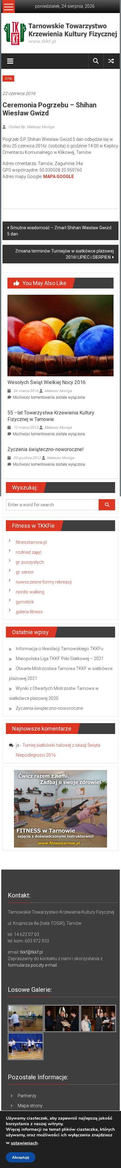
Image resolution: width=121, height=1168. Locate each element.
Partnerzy (27, 1095)
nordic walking (30, 591)
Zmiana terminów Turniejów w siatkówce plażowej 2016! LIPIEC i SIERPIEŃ (64, 254)
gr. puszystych (30, 562)
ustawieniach (24, 1143)
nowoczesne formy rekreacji (44, 582)
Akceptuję (20, 1157)
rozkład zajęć (29, 552)
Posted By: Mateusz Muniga (30, 127)
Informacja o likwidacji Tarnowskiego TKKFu (59, 648)
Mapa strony (30, 1105)
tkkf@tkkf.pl (31, 952)
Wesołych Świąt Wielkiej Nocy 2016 (46, 382)
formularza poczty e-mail (32, 965)
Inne (8, 78)
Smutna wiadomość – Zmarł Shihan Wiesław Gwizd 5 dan (59, 230)
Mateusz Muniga (58, 391)
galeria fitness (29, 611)
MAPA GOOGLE (58, 176)
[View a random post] (111, 61)
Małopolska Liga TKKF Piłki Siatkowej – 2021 (60, 658)
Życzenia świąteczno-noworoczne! (45, 449)
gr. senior (25, 572)
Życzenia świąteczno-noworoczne (49, 708)
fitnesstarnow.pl (31, 542)
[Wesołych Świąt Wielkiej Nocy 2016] (60, 335)
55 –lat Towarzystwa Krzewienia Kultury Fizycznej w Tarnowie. (50, 416)
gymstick (25, 601)
